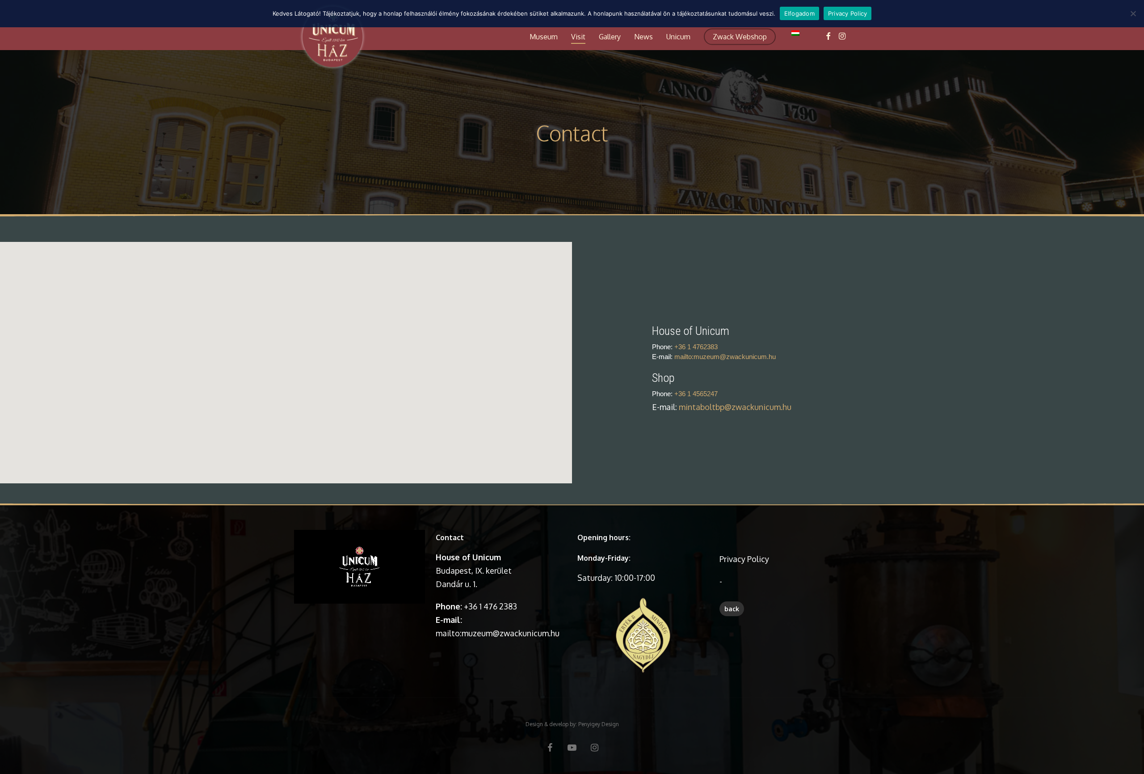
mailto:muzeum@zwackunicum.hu (725, 356)
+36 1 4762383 (696, 347)
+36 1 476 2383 (490, 606)
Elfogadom (799, 13)
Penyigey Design (598, 724)
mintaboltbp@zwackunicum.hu (735, 407)
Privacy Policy (744, 559)
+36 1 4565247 (696, 394)
